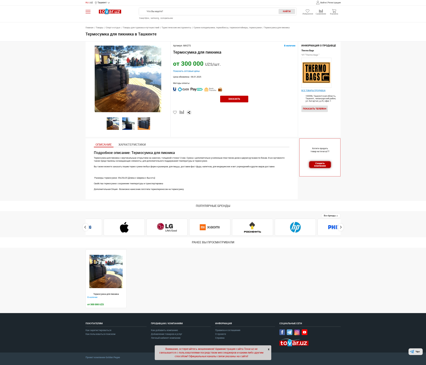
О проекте (220, 334)
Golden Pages (113, 357)
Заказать (234, 99)
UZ (91, 2)
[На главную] (110, 11)
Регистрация (334, 2)
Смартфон (144, 18)
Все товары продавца (313, 90)
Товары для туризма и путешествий (141, 27)
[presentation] (85, 227)
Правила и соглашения (227, 330)
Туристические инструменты (176, 27)
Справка (219, 338)
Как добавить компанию (164, 330)
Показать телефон (314, 108)
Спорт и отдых (113, 27)
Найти (287, 11)
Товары (99, 27)
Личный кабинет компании (165, 338)
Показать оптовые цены (186, 71)
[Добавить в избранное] (175, 112)
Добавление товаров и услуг (166, 334)
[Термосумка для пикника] (106, 271)
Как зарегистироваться (98, 330)
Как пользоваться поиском (100, 334)
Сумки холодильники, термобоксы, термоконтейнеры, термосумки (228, 27)
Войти (323, 2)
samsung (155, 18)
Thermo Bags (307, 50)
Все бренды (330, 215)
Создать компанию (320, 164)
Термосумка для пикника (106, 294)
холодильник (166, 18)
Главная (89, 27)
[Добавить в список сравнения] (182, 113)
